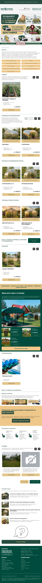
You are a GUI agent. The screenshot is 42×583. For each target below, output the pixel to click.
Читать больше (21, 541)
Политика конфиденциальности (9, 576)
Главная (3, 47)
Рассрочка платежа (25, 562)
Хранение (23, 560)
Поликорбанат (11, 66)
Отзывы (23, 566)
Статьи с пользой (25, 568)
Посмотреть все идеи (21, 348)
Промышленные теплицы (31, 68)
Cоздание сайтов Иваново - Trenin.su (29, 555)
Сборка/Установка (25, 565)
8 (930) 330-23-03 (36, 8)
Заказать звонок (7, 553)
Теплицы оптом (11, 71)
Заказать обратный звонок (21, 420)
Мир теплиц (30, 554)
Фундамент (31, 66)
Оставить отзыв (35, 481)
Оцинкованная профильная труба (11, 68)
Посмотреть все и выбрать (34, 240)
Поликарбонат (5, 564)
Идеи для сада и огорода (31, 63)
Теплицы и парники (11, 60)
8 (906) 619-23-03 (36, 9)
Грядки (31, 60)
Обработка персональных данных (32, 576)
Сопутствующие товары (11, 63)
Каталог (7, 47)
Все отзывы (24, 481)
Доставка (23, 563)
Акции (22, 559)
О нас (22, 569)
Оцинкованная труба (7, 567)
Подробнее (11, 109)
